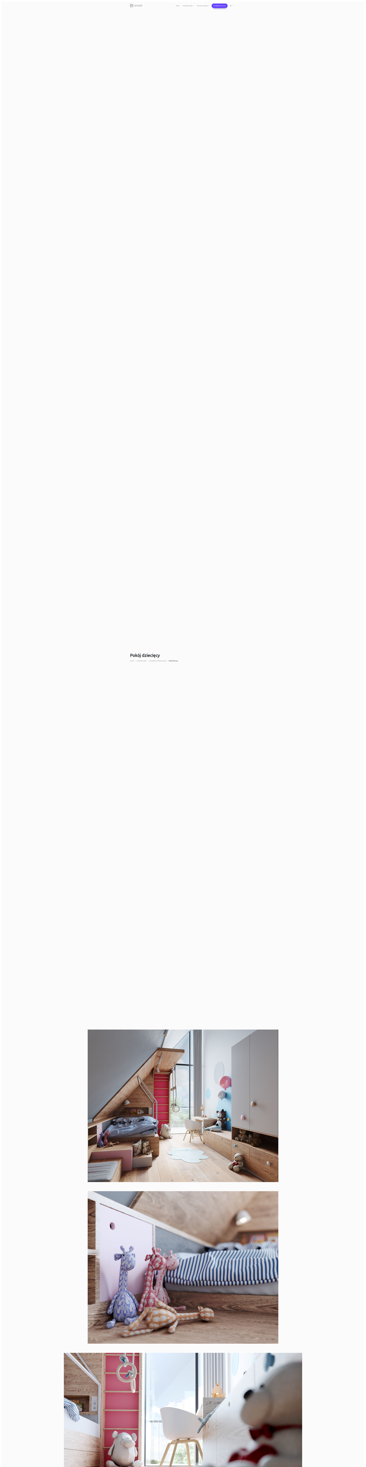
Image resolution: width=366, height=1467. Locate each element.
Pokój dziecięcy (173, 661)
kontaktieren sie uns (219, 5)
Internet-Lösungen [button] (202, 5)
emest (178, 5)
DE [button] (231, 5)
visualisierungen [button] (188, 5)
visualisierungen (141, 661)
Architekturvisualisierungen (157, 661)
